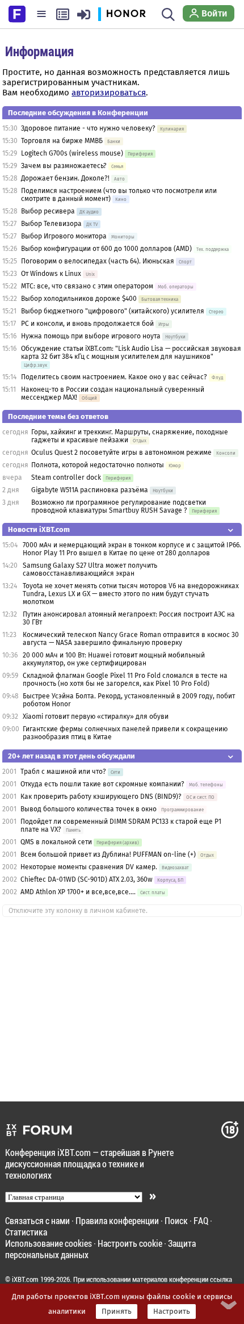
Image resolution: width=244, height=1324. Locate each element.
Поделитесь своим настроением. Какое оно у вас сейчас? (114, 377)
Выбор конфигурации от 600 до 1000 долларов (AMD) (106, 249)
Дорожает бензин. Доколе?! (65, 178)
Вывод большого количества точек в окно (88, 809)
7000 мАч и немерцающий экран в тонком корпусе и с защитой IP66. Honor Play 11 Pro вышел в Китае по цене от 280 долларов (132, 549)
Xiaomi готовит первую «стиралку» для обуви (96, 716)
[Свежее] (62, 14)
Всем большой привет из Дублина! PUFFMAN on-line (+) (108, 854)
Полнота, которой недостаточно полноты (97, 465)
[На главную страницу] (17, 13)
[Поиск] (168, 14)
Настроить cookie (130, 1243)
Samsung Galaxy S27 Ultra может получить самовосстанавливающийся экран (90, 569)
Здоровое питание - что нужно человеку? (88, 128)
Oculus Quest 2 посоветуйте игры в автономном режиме (121, 452)
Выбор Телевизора (51, 224)
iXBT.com (25, 1279)
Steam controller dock (66, 477)
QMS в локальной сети (56, 842)
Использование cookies (48, 1243)
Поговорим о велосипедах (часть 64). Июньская (97, 261)
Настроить (171, 1311)
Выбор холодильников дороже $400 (79, 299)
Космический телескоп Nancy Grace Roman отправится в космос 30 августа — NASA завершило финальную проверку (131, 639)
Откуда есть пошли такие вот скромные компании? (102, 784)
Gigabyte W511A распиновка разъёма (89, 490)
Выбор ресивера (48, 211)
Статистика (26, 1232)
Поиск (176, 1220)
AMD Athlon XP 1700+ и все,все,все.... (78, 892)
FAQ (200, 1220)
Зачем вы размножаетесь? (64, 166)
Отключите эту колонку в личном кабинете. (78, 911)
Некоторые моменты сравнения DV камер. (88, 867)
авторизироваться (108, 92)
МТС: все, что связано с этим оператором (87, 286)
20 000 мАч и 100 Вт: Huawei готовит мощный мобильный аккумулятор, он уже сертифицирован (114, 659)
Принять (117, 1311)
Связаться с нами (37, 1220)
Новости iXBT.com (39, 529)
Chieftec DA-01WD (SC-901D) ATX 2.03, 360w (86, 879)
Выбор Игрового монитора (64, 236)
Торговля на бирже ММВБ (62, 141)
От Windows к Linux (51, 274)
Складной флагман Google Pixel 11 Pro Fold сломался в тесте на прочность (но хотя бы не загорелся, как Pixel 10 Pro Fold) (125, 680)
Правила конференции (117, 1220)
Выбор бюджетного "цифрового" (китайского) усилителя (112, 311)
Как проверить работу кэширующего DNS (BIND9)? (101, 797)
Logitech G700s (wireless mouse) (72, 153)
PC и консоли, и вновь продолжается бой (87, 324)
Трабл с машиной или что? (63, 772)
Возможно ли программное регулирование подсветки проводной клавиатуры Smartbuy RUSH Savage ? (118, 506)
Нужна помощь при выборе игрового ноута (91, 336)
